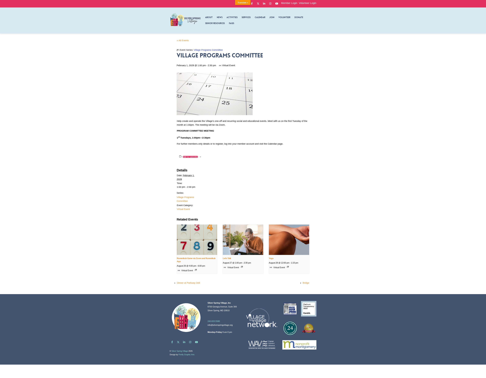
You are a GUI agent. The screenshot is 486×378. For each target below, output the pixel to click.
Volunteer (284, 17)
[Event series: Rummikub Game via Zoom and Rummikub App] (196, 270)
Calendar (260, 17)
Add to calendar (190, 157)
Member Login (289, 3)
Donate (299, 17)
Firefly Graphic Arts (187, 355)
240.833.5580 (214, 321)
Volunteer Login (307, 3)
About (209, 17)
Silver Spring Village (179, 351)
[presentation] (197, 240)
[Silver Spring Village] (185, 27)
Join (271, 17)
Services (246, 17)
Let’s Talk (227, 258)
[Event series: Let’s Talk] (242, 267)
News (219, 17)
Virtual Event (183, 209)
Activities (232, 17)
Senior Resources (215, 23)
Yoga (271, 258)
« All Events (183, 40)
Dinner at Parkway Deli (188, 283)
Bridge (306, 283)
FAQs (231, 23)
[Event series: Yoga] (288, 267)
